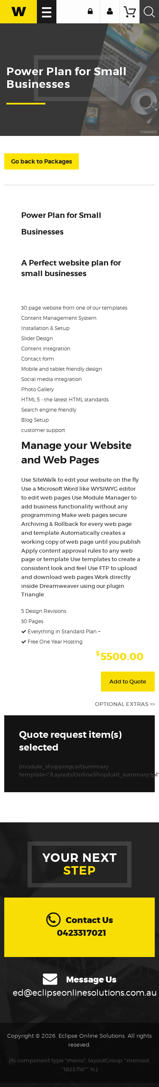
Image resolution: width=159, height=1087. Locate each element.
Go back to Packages (41, 161)
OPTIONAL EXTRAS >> (125, 704)
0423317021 (81, 933)
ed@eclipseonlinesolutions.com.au (85, 993)
